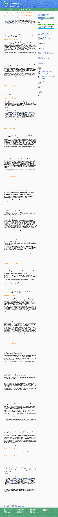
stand (15, 112)
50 (48, 34)
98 (46, 51)
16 (41, 36)
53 (38, 57)
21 (45, 38)
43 (52, 56)
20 (43, 36)
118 (39, 52)
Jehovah (26, 26)
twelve (31, 478)
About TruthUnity (6, 510)
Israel (15, 35)
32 (47, 38)
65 (43, 57)
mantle (20, 116)
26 (52, 41)
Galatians (39, 80)
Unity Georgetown (32, 510)
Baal (22, 124)
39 (43, 34)
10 (44, 41)
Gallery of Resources (19, 512)
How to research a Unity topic (20, 513)
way (25, 120)
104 (50, 51)
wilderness (19, 25)
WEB (40, 19)
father (26, 480)
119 (40, 52)
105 (51, 51)
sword (6, 21)
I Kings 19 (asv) (40, 13)
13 (42, 37)
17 (48, 33)
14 (43, 37)
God (16, 31)
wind (11, 113)
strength (26, 30)
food (29, 30)
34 (49, 38)
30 (53, 41)
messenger (15, 21)
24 (51, 33)
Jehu (6, 123)
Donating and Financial (7, 512)
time (24, 22)
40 (50, 56)
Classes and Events (19, 510)
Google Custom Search (20, 511)
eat (26, 29)
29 (39, 34)
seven (33, 123)
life (9, 22)
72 (38, 51)
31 (38, 42)
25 (52, 33)
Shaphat (22, 478)
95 (44, 51)
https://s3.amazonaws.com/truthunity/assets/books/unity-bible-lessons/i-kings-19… (14, 506)
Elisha (23, 123)
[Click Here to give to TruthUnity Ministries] (45, 510)
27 (53, 33)
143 (48, 52)
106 (52, 51)
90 (42, 51)
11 (44, 33)
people (14, 483)
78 (39, 51)
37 (42, 34)
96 (45, 51)
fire (9, 115)
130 (44, 52)
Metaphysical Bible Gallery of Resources (43, 20)
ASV (38, 19)
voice (27, 115)
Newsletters (5, 511)
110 (53, 51)
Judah (24, 23)
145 (49, 52)
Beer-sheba (16, 23)
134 (45, 52)
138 (46, 52)
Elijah (15, 20)
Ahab (8, 20)
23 (43, 39)
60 (41, 57)
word (25, 33)
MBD (42, 19)
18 (44, 38)
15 (47, 33)
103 (49, 51)
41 (51, 56)
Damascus (33, 120)
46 (46, 34)
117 (38, 52)
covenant (22, 35)
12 (45, 33)
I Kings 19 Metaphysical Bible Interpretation (43, 14)
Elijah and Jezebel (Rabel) (41, 15)
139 (47, 52)
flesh (27, 482)
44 (44, 34)
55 (39, 57)
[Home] (11, 3)
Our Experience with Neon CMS (34, 512)
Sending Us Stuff (6, 513)
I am (34, 26)
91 (43, 51)
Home (5, 9)
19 (42, 36)
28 (38, 34)
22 (50, 33)
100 (47, 51)
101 (48, 51)
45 (45, 34)
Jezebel (11, 20)
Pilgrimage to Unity (32, 511)
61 (42, 57)
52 (53, 56)
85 (41, 51)
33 (48, 38)
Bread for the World (32, 513)
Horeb (11, 31)
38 (49, 58)
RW (43, 19)
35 (41, 34)
